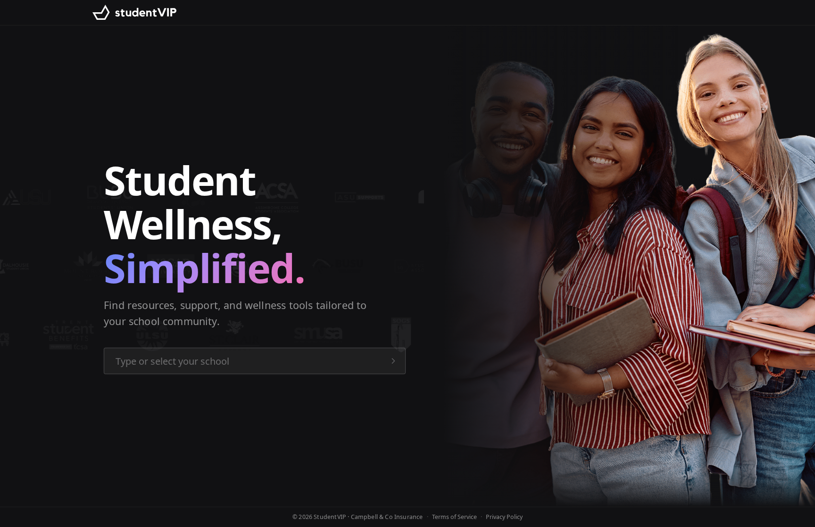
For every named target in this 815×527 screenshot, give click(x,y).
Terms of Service (454, 517)
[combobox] (255, 361)
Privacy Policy (504, 517)
